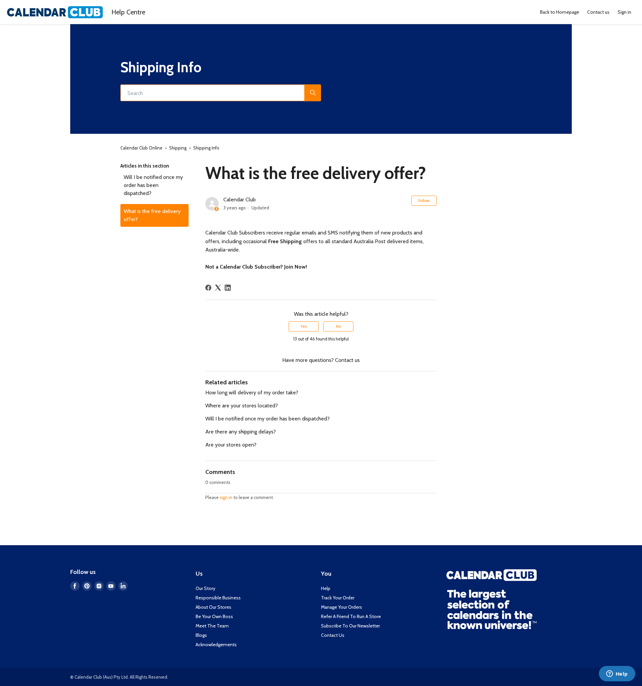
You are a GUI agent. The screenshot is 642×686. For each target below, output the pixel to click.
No (338, 326)
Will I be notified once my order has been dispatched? (153, 185)
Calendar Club (239, 199)
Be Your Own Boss (214, 616)
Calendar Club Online (141, 148)
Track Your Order (337, 598)
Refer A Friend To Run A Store (351, 616)
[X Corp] (218, 288)
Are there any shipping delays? (240, 431)
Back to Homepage (559, 12)
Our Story (205, 588)
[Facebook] (208, 288)
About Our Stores (213, 607)
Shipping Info (206, 148)
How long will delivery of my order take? (251, 392)
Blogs (201, 635)
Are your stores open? (230, 445)
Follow (424, 200)
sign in (226, 497)
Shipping (178, 148)
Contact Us (332, 635)
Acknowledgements (216, 645)
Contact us (598, 12)
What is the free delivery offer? (152, 215)
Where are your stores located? (241, 405)
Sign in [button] (624, 12)
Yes (304, 326)
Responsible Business (218, 598)
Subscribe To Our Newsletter (350, 626)
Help (128, 12)
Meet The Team (212, 626)
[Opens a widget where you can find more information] (617, 674)
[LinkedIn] (228, 288)
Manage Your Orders (341, 607)
